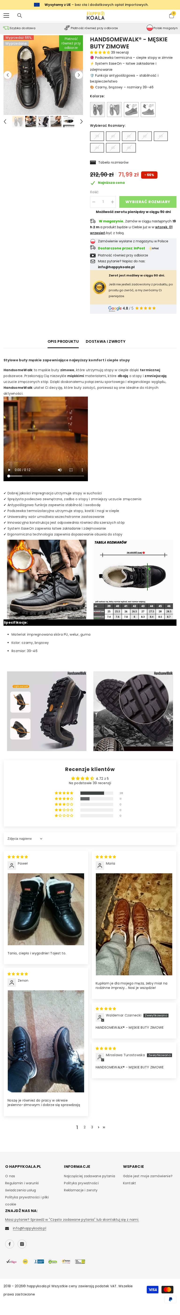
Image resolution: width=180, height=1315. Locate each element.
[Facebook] (9, 1244)
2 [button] (85, 1127)
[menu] (6, 15)
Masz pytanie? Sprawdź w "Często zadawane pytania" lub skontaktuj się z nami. (72, 1219)
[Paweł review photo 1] (46, 909)
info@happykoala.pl (29, 1228)
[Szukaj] (19, 15)
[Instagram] (22, 1244)
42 (145, 136)
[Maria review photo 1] (134, 924)
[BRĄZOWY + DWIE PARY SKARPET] (148, 109)
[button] (8, 75)
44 (97, 148)
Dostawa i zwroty (105, 341)
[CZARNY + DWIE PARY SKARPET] (131, 109)
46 (129, 148)
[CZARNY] (97, 109)
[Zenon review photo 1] (46, 1041)
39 (97, 136)
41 (129, 136)
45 (113, 148)
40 (113, 136)
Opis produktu (63, 341)
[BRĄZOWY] (114, 109)
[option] (43, 75)
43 (161, 136)
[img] (18, 856)
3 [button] (92, 1127)
